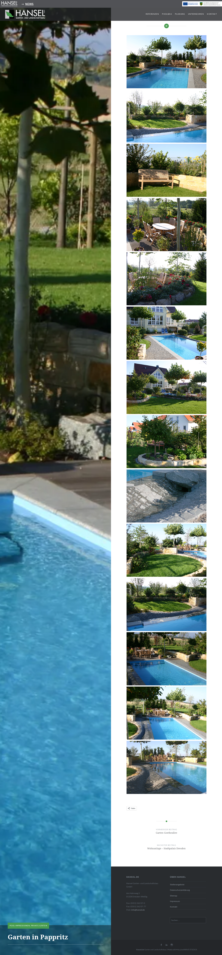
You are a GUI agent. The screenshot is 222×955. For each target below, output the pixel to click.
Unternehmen (196, 14)
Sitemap (173, 895)
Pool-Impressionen (20, 926)
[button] (25, 14)
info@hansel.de (138, 910)
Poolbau (167, 14)
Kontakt (212, 14)
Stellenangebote (177, 884)
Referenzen (152, 14)
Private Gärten (39, 926)
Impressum (175, 901)
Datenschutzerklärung (180, 890)
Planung (180, 14)
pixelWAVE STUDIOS (188, 949)
